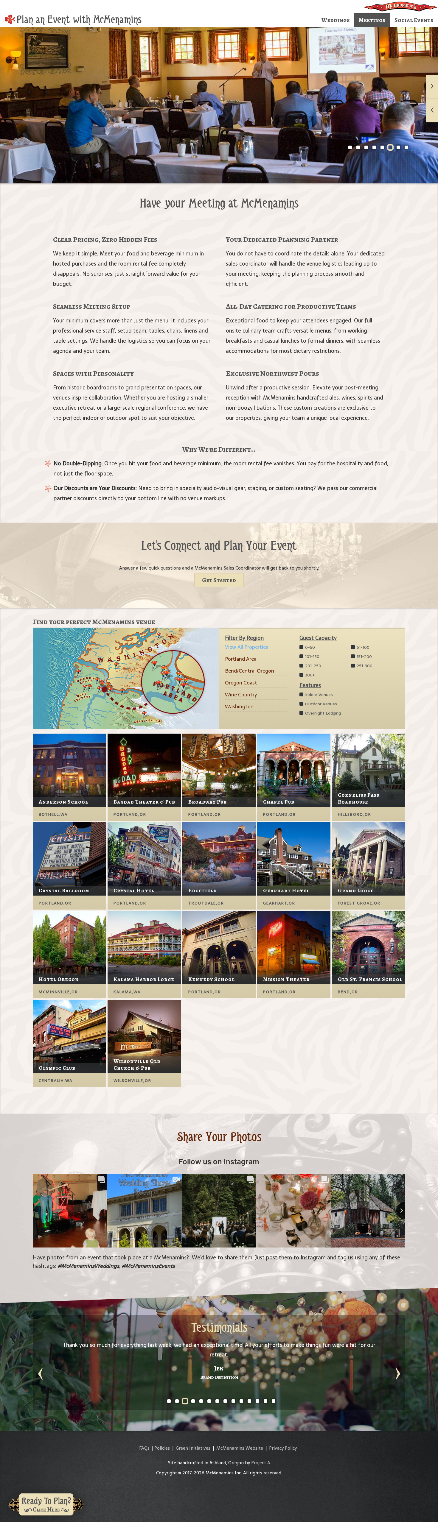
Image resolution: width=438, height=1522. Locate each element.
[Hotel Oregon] (69, 947)
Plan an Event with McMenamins (79, 19)
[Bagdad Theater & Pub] (144, 769)
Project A (260, 1462)
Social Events (414, 20)
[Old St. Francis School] (368, 947)
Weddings (335, 20)
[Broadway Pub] (219, 769)
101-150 (311, 656)
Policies (162, 1448)
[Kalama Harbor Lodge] (144, 947)
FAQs (144, 1448)
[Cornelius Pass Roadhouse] (368, 769)
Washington (239, 706)
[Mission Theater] (293, 947)
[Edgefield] (219, 858)
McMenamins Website (239, 1448)
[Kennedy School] (219, 947)
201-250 (312, 665)
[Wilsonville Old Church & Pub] (144, 1036)
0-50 (309, 647)
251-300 (363, 665)
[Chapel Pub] (293, 769)
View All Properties (246, 647)
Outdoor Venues (320, 704)
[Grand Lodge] (368, 858)
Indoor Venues (318, 694)
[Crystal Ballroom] (69, 858)
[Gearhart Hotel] (293, 858)
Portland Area (241, 659)
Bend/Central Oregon (249, 671)
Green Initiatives (193, 1448)
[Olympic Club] (69, 1036)
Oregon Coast (241, 683)
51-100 (362, 647)
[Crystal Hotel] (144, 858)
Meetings (372, 20)
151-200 (363, 656)
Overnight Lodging (322, 713)
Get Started (219, 580)
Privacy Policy (283, 1448)
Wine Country (241, 694)
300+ (309, 675)
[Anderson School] (69, 769)
